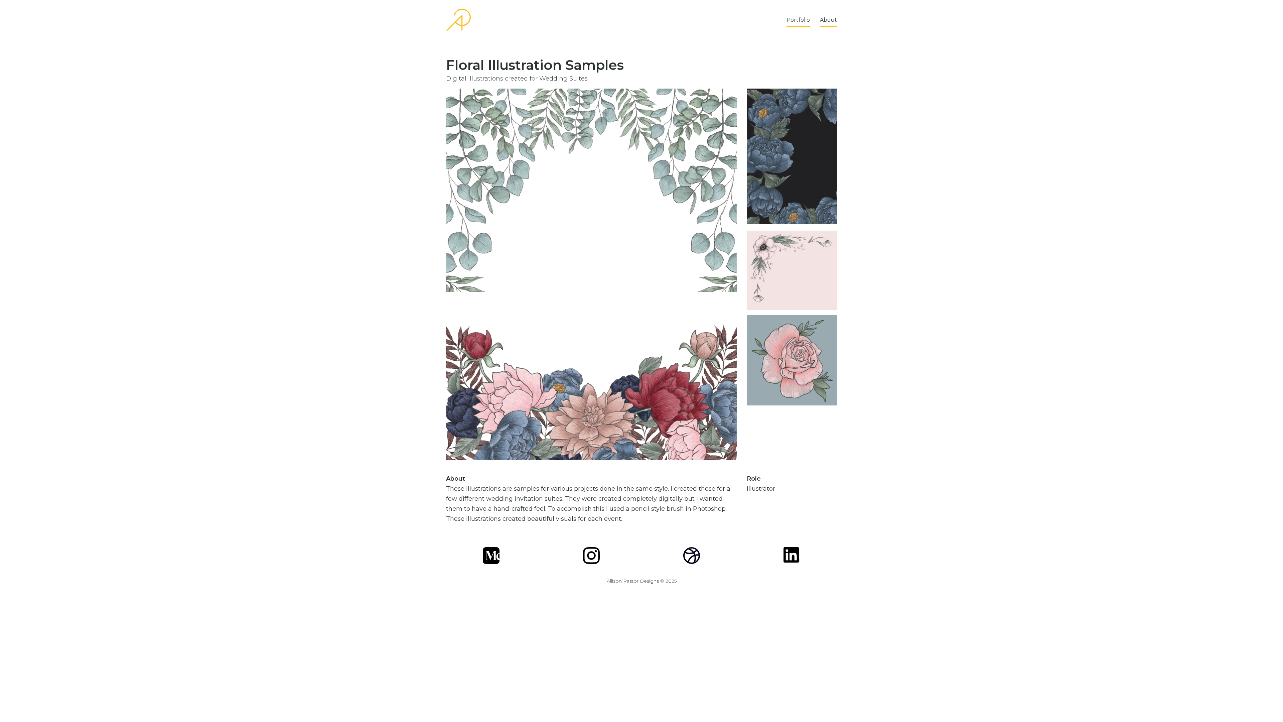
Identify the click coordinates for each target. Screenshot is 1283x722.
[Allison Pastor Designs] (458, 20)
